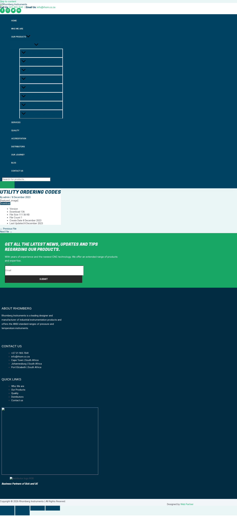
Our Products (18, 37)
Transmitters (33, 88)
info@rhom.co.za (46, 7)
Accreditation (18, 138)
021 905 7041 (16, 7)
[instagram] (7, 10)
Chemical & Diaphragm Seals (40, 62)
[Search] (7, 184)
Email (8, 264)
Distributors (18, 147)
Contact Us (17, 171)
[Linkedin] (18, 10)
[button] (28, 37)
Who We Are (17, 29)
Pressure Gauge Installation (41, 97)
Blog (13, 163)
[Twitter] (13, 10)
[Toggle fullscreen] (22, 508)
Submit (44, 279)
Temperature (32, 79)
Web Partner (186, 504)
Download (5, 203)
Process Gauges (34, 53)
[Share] (37, 508)
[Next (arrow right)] (22, 513)
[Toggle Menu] (36, 45)
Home (14, 21)
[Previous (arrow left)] (7, 513)
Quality (15, 130)
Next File (6, 231)
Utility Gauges (33, 70)
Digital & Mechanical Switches (41, 114)
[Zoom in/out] (7, 508)
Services (15, 122)
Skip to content (8, 1)
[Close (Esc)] (52, 508)
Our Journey (18, 155)
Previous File (8, 228)
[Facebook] (2, 10)
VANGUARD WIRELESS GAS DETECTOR (43, 105)
